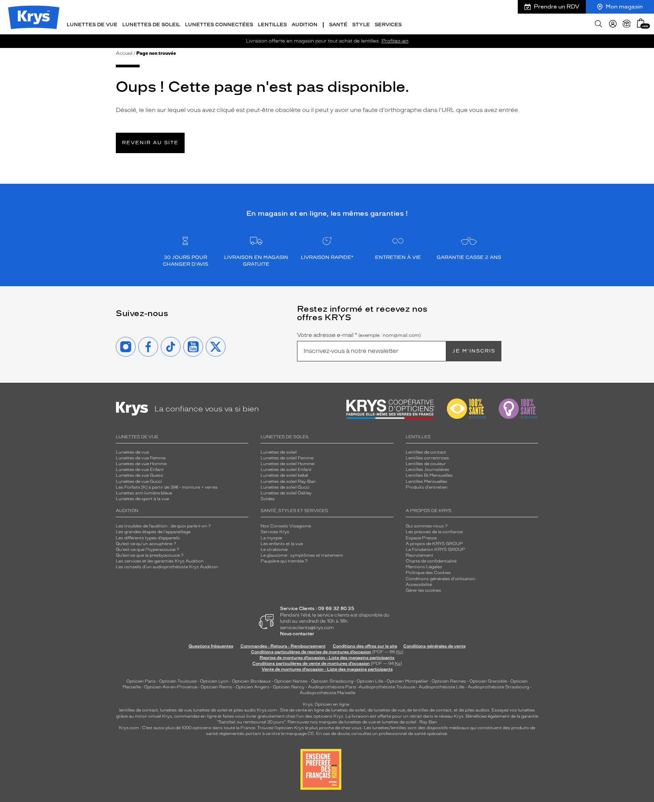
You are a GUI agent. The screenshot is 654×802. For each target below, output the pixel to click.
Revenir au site (150, 143)
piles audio (245, 710)
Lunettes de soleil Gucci (285, 487)
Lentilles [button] (272, 25)
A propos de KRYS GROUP (434, 543)
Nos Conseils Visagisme (286, 526)
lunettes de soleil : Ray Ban (409, 722)
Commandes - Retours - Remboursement (283, 646)
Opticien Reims (216, 687)
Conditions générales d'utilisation (440, 578)
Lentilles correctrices (427, 458)
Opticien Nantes (291, 681)
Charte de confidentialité (431, 561)
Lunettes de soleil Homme (287, 463)
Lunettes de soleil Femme (287, 458)
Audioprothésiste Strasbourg (498, 687)
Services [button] (388, 25)
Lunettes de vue (132, 452)
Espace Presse (421, 538)
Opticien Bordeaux (251, 681)
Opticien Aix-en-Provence (170, 687)
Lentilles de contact (426, 452)
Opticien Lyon (214, 681)
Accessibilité (419, 584)
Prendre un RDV (556, 6)
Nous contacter (297, 633)
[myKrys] (613, 24)
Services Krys (275, 531)
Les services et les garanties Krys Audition (160, 561)
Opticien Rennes (449, 681)
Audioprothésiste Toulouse (387, 687)
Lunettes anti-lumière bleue (144, 493)
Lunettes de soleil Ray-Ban (288, 481)
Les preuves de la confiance (434, 531)
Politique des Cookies (428, 572)
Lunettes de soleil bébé (284, 475)
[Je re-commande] (627, 24)
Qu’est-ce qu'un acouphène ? (146, 543)
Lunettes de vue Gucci (139, 481)
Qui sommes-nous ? (427, 526)
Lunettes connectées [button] (219, 25)
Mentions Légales (424, 566)
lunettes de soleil (210, 710)
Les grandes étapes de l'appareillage (153, 531)
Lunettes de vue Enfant (140, 469)
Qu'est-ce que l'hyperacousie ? (147, 549)
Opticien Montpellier (407, 681)
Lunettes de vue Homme (141, 463)
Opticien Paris (141, 681)
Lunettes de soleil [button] (151, 25)
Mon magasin (624, 6)
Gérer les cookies (423, 590)
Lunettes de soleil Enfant (286, 469)
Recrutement (419, 555)
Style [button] (361, 25)
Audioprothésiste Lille (441, 687)
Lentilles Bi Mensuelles (429, 475)
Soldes (268, 498)
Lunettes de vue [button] (92, 25)
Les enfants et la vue (282, 543)
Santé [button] (338, 25)
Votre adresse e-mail (359, 335)
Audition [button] (304, 25)
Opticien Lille (370, 681)
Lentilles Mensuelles (426, 481)
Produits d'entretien (427, 487)
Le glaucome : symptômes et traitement (302, 555)
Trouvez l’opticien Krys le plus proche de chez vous (309, 727)
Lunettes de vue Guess (139, 475)
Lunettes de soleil (279, 452)
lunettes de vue (175, 710)
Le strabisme (274, 549)
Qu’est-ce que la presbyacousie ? (150, 555)
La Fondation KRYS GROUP (435, 549)
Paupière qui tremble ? (284, 561)
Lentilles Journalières (427, 469)
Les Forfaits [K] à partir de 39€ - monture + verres (167, 487)
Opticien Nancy (289, 687)
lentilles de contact (138, 710)
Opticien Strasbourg (332, 681)
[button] (641, 23)
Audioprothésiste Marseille (327, 692)
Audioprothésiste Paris (332, 687)
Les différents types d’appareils (148, 538)
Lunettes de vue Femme (141, 458)
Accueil (124, 53)
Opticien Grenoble (488, 681)
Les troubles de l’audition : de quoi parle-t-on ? (163, 526)
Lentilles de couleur (426, 463)
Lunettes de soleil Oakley (286, 493)
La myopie (271, 538)
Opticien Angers (252, 687)
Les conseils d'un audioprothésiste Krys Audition (167, 566)
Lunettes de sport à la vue (142, 498)
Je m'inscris (473, 351)
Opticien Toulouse (178, 681)
